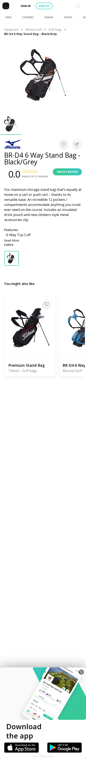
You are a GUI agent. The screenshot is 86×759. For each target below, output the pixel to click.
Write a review (67, 172)
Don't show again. (43, 756)
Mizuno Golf (33, 29)
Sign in (25, 6)
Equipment (11, 29)
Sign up (44, 6)
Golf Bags (55, 29)
